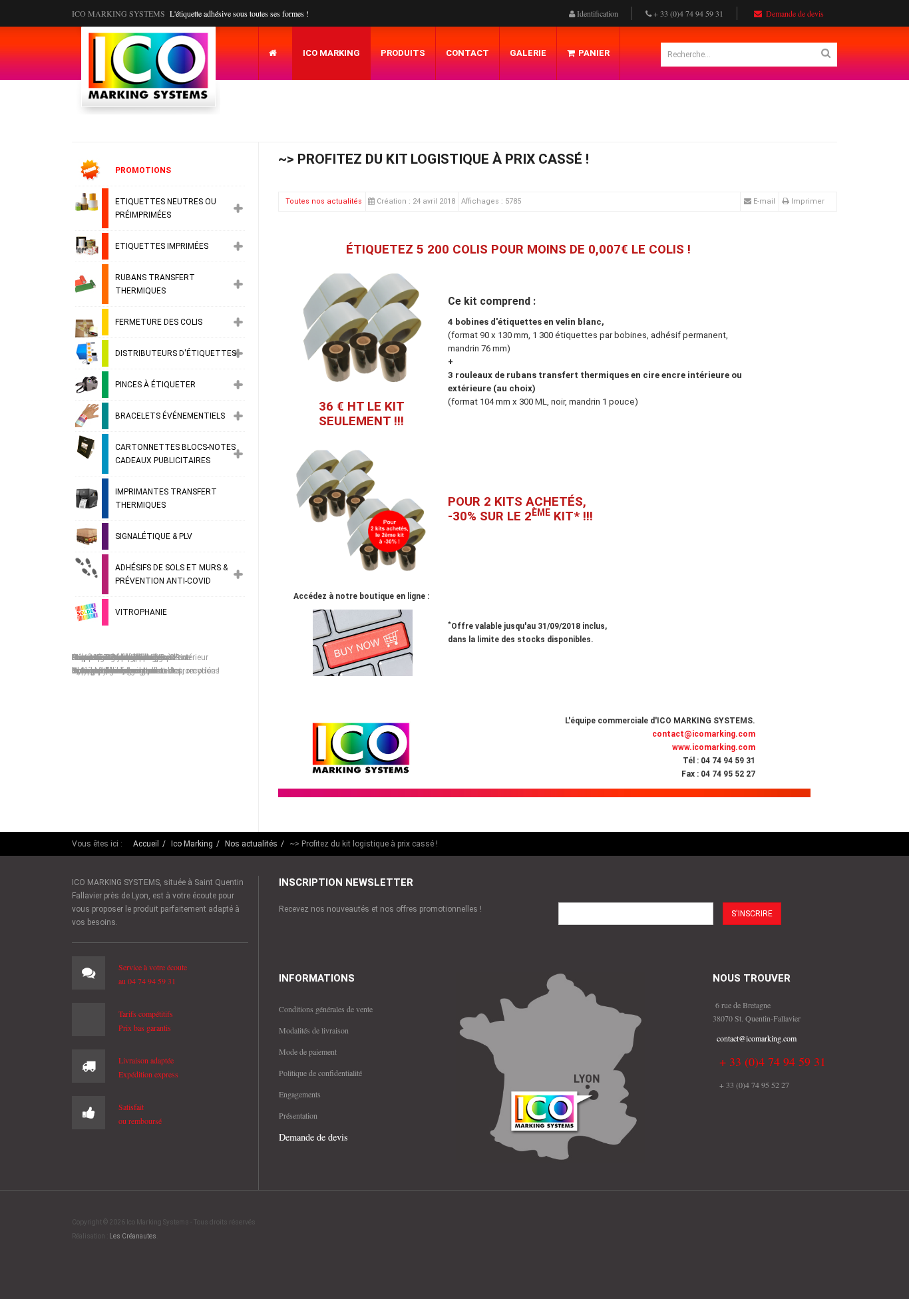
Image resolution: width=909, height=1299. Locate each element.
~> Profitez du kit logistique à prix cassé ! (433, 159)
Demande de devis (794, 13)
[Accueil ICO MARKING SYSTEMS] (147, 70)
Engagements (300, 1094)
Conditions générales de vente (326, 1009)
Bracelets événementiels (170, 416)
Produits (403, 53)
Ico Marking (331, 53)
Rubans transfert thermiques (155, 284)
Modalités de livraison (314, 1030)
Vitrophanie (141, 612)
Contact (467, 53)
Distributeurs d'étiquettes (175, 353)
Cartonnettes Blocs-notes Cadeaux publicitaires (175, 454)
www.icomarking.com (713, 747)
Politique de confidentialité (320, 1072)
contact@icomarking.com (703, 734)
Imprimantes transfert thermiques (166, 498)
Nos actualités (251, 843)
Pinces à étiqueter (155, 384)
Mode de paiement (308, 1051)
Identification (596, 13)
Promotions (143, 170)
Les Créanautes (132, 1236)
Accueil (146, 843)
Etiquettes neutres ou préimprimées (165, 208)
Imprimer (807, 201)
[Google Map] (550, 1066)
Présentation (298, 1115)
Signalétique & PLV (153, 536)
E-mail (763, 201)
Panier (594, 53)
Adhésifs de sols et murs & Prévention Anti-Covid (171, 574)
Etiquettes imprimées (161, 246)
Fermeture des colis (158, 322)
